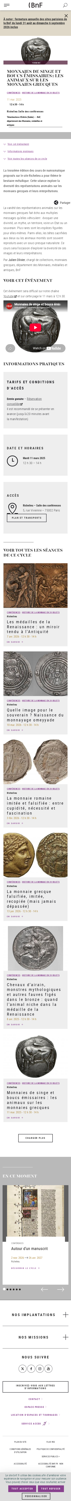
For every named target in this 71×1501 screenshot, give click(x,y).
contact (34, 1399)
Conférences (13, 92)
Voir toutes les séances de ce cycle (27, 158)
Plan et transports (27, 517)
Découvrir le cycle (24, 1268)
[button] (62, 202)
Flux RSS (51, 1441)
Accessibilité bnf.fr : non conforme (50, 1465)
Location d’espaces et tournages (34, 1414)
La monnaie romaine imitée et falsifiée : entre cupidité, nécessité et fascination (35, 805)
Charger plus (35, 1138)
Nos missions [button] (34, 1337)
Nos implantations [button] (33, 1314)
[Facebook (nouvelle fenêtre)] (31, 1369)
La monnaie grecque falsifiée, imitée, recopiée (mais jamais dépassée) (32, 899)
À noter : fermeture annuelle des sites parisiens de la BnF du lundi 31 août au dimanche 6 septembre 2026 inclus (35, 23)
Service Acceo (32, 1423)
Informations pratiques (21, 151)
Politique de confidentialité (51, 1449)
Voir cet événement (18, 143)
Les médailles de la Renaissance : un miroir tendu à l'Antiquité (33, 626)
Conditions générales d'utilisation (20, 1450)
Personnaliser (36, 1496)
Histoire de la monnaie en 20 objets (41, 92)
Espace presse (34, 1407)
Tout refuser (50, 1488)
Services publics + (51, 1456)
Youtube (8, 296)
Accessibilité (20, 1463)
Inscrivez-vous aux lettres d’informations (35, 1387)
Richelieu (12, 111)
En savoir (14, 642)
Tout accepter (22, 1488)
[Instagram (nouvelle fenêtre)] (40, 1369)
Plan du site (20, 1441)
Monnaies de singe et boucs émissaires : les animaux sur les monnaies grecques (32, 1100)
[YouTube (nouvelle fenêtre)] (48, 1369)
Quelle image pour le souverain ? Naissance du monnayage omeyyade (35, 715)
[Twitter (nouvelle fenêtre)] (23, 1369)
